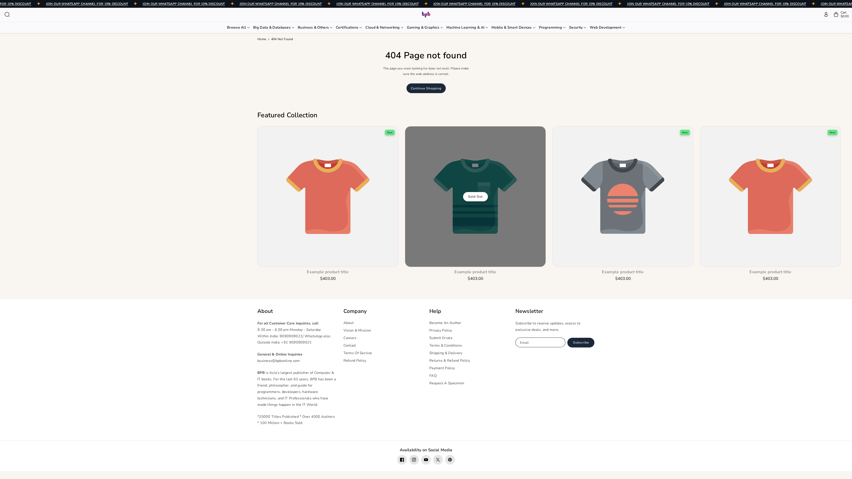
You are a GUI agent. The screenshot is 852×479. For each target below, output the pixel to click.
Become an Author (445, 322)
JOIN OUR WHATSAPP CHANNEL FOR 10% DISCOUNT (87, 4)
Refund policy (354, 360)
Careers (350, 338)
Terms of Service (357, 353)
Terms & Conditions (445, 345)
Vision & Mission (357, 330)
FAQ (433, 375)
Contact (349, 345)
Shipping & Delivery (445, 353)
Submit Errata (440, 338)
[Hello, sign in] (826, 14)
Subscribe (581, 342)
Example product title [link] (328, 272)
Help (435, 311)
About (265, 311)
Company (355, 311)
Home (261, 39)
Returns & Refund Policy (449, 360)
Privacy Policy (440, 330)
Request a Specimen (446, 383)
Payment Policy (442, 368)
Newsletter (529, 311)
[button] (7, 14)
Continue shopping (426, 88)
